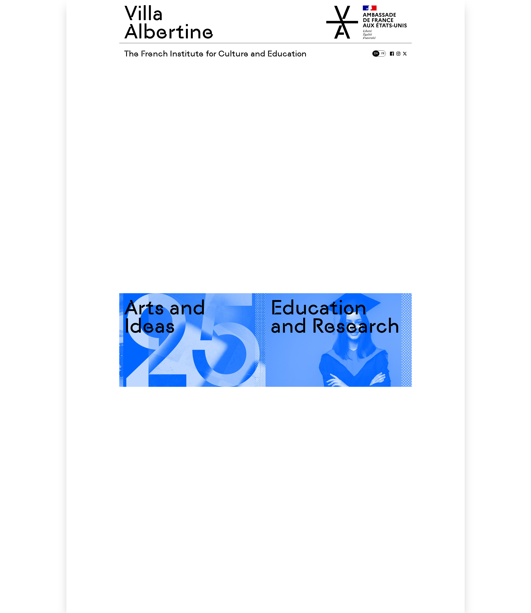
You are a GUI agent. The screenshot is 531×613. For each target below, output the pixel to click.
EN (376, 53)
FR (382, 53)
